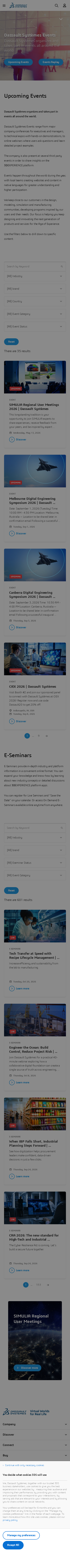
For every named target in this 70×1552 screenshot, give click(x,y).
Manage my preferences (21, 1535)
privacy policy (10, 1520)
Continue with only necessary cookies (24, 1465)
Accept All (13, 1545)
